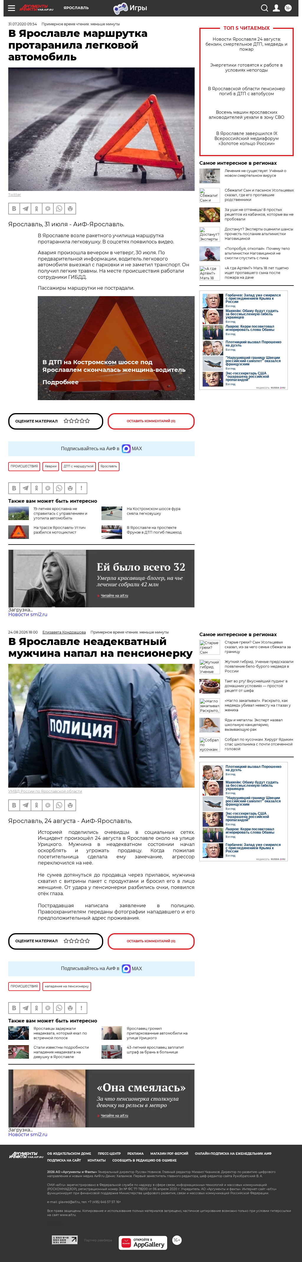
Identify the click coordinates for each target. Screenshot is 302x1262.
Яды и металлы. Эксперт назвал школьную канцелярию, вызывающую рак (254, 725)
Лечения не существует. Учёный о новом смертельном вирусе (255, 173)
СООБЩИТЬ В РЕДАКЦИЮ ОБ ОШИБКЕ (144, 1160)
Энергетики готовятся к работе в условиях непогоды (246, 68)
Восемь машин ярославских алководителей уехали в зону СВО (246, 115)
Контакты (97, 1160)
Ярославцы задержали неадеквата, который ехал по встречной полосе (60, 1033)
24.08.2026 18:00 (23, 632)
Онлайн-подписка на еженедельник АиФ (233, 1154)
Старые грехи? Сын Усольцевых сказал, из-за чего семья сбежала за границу (258, 647)
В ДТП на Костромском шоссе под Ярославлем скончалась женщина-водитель (114, 366)
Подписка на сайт (64, 1160)
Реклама (135, 1154)
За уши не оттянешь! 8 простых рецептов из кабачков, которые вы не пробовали (259, 214)
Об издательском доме (69, 1154)
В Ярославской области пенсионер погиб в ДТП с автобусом (246, 91)
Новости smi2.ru (27, 614)
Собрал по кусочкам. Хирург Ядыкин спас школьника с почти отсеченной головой (259, 744)
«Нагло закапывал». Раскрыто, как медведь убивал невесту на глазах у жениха (258, 705)
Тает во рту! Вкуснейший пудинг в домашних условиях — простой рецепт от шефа (256, 686)
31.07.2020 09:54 (22, 24)
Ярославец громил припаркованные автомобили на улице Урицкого (157, 1033)
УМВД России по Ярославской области (45, 791)
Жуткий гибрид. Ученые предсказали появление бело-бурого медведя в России (259, 666)
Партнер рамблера (98, 1240)
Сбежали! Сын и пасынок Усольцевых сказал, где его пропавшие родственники (259, 195)
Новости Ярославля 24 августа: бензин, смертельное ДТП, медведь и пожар (247, 44)
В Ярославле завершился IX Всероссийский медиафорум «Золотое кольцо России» (246, 138)
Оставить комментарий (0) (151, 421)
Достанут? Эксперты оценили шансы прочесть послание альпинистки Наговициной (259, 234)
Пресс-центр (109, 1154)
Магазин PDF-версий (169, 1154)
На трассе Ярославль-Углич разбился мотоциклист (60, 530)
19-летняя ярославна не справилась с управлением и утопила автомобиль (60, 513)
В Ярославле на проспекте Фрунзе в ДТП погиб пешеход (154, 530)
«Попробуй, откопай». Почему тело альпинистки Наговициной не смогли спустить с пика (257, 253)
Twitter (14, 194)
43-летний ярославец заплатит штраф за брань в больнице (155, 1049)
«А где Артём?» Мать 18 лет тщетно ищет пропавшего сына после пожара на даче (257, 273)
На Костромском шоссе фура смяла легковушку (153, 511)
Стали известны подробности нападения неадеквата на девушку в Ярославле (61, 1052)
